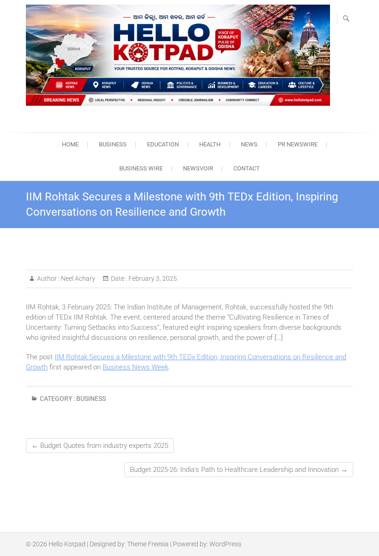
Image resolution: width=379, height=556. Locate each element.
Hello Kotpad (67, 544)
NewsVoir (198, 168)
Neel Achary (77, 278)
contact (246, 168)
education (163, 144)
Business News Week (135, 367)
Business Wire (141, 168)
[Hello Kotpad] (178, 55)
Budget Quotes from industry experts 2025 (99, 445)
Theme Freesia (148, 544)
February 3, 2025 (152, 278)
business (113, 144)
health (209, 144)
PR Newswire (298, 144)
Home (70, 144)
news (249, 144)
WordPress (225, 544)
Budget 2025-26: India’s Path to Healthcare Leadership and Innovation (239, 469)
